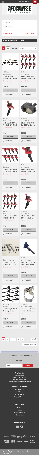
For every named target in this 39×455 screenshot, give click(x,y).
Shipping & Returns (19, 397)
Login (21, 1)
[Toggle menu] (3, 3)
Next (33, 339)
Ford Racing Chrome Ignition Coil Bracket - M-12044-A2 (28, 311)
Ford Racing (6, 258)
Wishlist (19, 392)
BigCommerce (13, 452)
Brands (19, 407)
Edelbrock (24, 72)
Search (19, 410)
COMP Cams (6, 72)
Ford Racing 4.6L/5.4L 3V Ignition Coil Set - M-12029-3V (28, 264)
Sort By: (14, 48)
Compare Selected (30, 344)
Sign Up (27, 1)
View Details (10, 90)
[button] (19, 33)
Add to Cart (10, 183)
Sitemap (25, 450)
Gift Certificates (19, 389)
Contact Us (19, 415)
